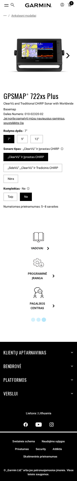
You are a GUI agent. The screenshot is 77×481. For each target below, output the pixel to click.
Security (41, 449)
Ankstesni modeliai (23, 15)
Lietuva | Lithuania (38, 413)
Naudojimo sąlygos (53, 441)
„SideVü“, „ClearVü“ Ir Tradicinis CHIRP (33, 168)
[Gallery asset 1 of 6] (38, 56)
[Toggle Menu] (2, 4)
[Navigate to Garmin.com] (38, 5)
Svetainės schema (23, 441)
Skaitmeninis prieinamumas (40, 456)
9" (22, 139)
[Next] (68, 55)
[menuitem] (12, 5)
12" (37, 139)
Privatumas (22, 449)
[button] (33, 149)
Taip (10, 196)
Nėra (11, 178)
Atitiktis (57, 449)
